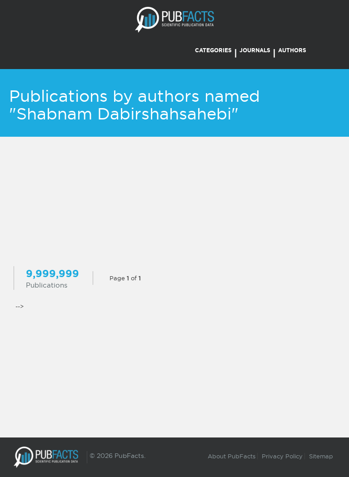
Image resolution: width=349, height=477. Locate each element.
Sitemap (321, 456)
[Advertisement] (174, 202)
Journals (254, 50)
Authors (292, 50)
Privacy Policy (282, 456)
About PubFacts (231, 456)
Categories (213, 50)
